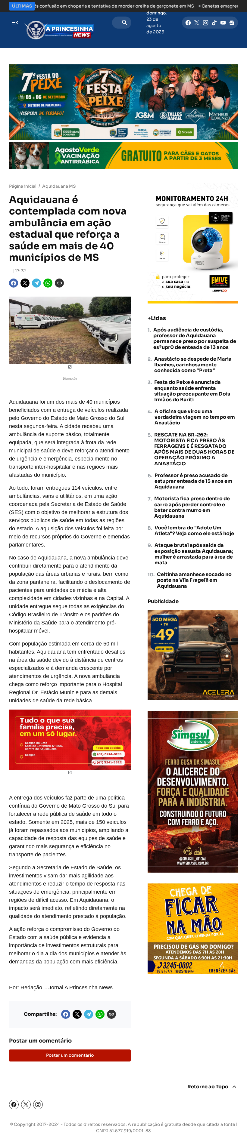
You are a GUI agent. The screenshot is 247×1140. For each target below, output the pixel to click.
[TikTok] (214, 23)
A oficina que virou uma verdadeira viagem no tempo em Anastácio (195, 417)
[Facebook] (188, 23)
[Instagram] (205, 23)
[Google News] (232, 23)
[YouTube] (223, 23)
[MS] (58, 23)
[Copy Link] (59, 283)
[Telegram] (36, 283)
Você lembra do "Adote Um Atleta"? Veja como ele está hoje (194, 530)
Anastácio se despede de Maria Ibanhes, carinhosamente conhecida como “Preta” (193, 365)
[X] (197, 23)
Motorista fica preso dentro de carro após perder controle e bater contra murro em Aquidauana (192, 507)
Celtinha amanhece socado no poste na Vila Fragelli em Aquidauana (194, 580)
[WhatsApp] (47, 283)
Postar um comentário (70, 1055)
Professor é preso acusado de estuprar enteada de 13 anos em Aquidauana (193, 481)
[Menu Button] (15, 23)
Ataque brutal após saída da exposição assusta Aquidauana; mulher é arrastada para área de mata (194, 553)
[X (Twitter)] (26, 1104)
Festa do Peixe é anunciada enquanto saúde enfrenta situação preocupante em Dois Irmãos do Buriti (192, 390)
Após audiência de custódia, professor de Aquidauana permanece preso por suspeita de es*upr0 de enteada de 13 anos (194, 338)
